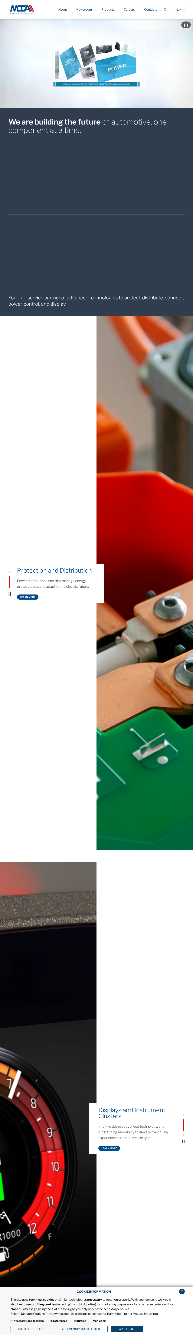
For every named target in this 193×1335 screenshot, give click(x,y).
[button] (9, 577)
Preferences (59, 1320)
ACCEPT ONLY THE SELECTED (81, 1329)
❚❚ (187, 25)
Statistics (80, 1320)
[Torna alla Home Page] (22, 9)
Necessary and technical (29, 1320)
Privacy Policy (142, 1314)
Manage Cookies (30, 1329)
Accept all (127, 1329)
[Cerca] (165, 9)
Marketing (99, 1320)
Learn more (27, 598)
